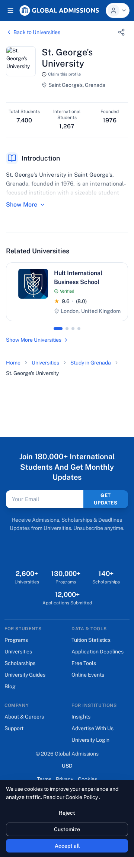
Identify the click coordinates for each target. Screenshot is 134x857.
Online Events (87, 675)
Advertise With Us (92, 728)
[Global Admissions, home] (59, 10)
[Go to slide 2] (67, 328)
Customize (67, 829)
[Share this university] (121, 32)
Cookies (87, 779)
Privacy (64, 779)
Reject (67, 813)
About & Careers (24, 717)
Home (13, 363)
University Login (90, 740)
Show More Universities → (36, 340)
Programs (16, 640)
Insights (80, 717)
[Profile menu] (118, 10)
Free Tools (83, 663)
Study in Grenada (90, 363)
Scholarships (19, 663)
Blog (10, 686)
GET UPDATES (106, 499)
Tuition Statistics (91, 640)
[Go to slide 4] (78, 328)
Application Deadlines (97, 652)
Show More (21, 204)
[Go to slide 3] (72, 328)
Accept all (67, 846)
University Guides (24, 675)
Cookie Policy (82, 797)
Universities (45, 363)
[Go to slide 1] (58, 328)
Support (13, 728)
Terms (44, 779)
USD (67, 765)
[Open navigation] (10, 10)
